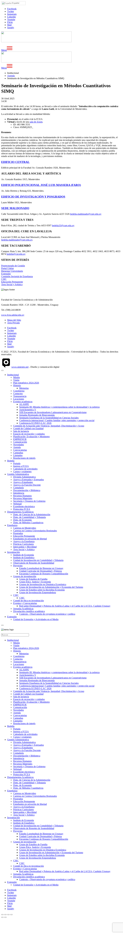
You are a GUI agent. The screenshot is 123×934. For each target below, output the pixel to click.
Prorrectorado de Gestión (13, 265)
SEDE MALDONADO (15, 208)
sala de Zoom (36, 122)
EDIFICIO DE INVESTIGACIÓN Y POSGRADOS (33, 196)
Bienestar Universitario (12, 271)
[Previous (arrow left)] (2, 917)
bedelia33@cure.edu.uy (63, 225)
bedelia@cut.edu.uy (16, 254)
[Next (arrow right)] (5, 917)
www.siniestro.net (19, 367)
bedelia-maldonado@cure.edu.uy (85, 214)
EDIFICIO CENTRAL (15, 162)
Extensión (6, 273)
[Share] (5, 914)
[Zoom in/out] (11, 914)
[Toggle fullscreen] (8, 914)
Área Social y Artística (11, 284)
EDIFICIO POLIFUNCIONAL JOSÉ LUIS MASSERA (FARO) (41, 185)
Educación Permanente (12, 282)
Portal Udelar (7, 268)
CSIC (4, 279)
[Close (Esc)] (2, 914)
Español (15, 3)
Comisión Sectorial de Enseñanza (17, 276)
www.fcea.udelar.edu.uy (12, 315)
